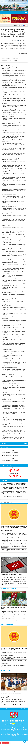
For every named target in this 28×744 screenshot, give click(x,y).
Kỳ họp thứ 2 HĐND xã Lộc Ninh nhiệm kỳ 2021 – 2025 (14, 118)
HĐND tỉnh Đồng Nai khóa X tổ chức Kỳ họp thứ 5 (13, 129)
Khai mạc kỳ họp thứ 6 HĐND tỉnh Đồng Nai (11, 180)
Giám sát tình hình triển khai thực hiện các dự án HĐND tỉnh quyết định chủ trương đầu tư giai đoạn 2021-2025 (13, 149)
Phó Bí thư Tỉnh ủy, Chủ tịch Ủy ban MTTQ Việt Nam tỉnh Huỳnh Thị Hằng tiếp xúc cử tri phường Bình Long (14, 169)
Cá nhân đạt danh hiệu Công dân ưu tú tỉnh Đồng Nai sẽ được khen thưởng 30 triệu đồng (14, 363)
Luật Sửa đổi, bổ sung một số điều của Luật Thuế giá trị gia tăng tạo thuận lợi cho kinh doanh (14, 254)
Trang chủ (5, 708)
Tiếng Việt (22, 0)
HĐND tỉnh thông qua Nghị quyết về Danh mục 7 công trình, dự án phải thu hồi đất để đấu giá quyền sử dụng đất (13, 330)
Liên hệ (17, 708)
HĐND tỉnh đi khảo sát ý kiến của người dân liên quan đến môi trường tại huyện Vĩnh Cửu (13, 420)
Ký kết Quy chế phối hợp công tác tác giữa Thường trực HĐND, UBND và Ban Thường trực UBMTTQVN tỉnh (13, 154)
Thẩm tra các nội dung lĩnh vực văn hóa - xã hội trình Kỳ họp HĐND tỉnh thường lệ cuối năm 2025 (14, 209)
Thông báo (4, 480)
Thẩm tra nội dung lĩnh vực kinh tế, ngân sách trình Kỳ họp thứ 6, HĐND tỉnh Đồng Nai (13, 162)
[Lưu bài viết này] (25, 40)
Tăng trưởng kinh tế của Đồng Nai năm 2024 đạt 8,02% (14, 387)
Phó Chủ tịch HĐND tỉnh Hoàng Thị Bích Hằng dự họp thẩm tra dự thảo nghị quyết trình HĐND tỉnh (13, 370)
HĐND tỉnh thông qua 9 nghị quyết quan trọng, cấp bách (14, 423)
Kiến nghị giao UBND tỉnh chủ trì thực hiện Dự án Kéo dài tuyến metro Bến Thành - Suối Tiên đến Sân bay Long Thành (13, 236)
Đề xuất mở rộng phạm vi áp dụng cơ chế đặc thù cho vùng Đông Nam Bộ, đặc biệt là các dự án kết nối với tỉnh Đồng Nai (13, 241)
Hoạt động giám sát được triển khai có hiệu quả (12, 355)
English (9, 0)
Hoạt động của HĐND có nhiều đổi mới (11, 327)
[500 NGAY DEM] (14, 18)
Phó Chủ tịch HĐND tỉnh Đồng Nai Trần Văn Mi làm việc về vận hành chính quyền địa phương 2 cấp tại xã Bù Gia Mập (13, 102)
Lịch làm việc (4, 447)
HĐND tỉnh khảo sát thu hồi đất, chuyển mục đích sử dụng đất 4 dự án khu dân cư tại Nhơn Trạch (13, 431)
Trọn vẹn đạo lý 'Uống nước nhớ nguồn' (11, 98)
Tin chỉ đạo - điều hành (6, 502)
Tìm (25, 443)
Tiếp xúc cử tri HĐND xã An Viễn (9, 112)
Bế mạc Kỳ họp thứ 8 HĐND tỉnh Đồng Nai (11, 251)
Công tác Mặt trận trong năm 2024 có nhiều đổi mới (13, 391)
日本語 (13, 0)
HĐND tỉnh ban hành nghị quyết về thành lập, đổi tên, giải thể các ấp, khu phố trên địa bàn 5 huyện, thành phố (13, 335)
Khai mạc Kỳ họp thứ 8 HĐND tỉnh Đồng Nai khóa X (13, 227)
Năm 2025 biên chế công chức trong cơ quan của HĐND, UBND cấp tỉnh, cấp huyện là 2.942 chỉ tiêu (14, 352)
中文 (26, 0)
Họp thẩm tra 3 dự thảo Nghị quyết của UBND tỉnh (13, 416)
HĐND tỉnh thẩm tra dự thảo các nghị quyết (11, 307)
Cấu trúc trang (11, 708)
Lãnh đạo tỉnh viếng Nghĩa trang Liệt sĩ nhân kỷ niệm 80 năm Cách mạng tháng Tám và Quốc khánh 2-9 (14, 109)
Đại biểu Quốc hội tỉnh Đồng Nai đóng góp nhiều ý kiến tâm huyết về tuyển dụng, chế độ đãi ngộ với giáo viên (13, 200)
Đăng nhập (23, 708)
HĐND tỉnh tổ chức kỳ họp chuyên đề (10, 301)
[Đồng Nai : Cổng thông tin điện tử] (14, 3)
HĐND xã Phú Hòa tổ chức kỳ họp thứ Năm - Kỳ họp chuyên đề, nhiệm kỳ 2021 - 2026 (13, 193)
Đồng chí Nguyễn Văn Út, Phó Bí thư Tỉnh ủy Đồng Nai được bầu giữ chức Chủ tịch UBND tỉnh (13, 197)
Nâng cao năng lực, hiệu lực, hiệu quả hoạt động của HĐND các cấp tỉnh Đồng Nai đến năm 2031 (13, 406)
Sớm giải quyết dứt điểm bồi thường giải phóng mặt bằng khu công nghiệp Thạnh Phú (13, 438)
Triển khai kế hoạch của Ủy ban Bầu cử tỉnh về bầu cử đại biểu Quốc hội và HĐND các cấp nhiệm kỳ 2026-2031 (13, 220)
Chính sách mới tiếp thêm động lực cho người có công (14, 91)
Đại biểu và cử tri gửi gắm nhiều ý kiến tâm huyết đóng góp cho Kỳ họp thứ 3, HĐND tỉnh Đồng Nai (13, 79)
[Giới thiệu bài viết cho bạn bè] (21, 40)
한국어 (17, 0)
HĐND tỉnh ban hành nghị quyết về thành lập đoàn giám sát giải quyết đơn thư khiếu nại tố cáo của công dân (13, 344)
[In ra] (23, 40)
